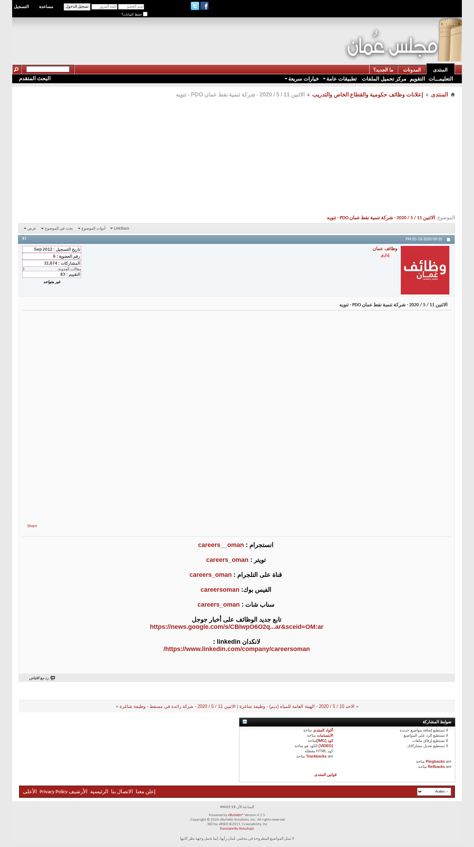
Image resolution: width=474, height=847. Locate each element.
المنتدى (440, 69)
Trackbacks (316, 756)
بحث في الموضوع (59, 228)
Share (32, 526)
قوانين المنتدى (325, 774)
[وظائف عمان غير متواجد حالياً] (425, 270)
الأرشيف (78, 792)
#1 (24, 239)
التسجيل (21, 6)
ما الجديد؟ (383, 69)
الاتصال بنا (122, 792)
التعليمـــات (441, 79)
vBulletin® (236, 815)
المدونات (412, 69)
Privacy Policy (54, 792)
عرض (31, 228)
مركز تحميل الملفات (383, 79)
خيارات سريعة (303, 79)
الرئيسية (99, 792)
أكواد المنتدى (323, 730)
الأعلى (30, 792)
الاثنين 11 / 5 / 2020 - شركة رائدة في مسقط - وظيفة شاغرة (178, 706)
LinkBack (121, 228)
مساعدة (46, 6)
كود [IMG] (324, 740)
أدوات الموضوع (93, 228)
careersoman (220, 589)
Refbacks (436, 766)
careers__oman (221, 544)
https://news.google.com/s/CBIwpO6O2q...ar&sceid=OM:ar (236, 626)
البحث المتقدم (35, 78)
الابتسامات (325, 735)
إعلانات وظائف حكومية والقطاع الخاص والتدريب (367, 94)
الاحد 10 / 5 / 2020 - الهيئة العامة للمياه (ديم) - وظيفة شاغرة (297, 706)
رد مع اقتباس (39, 678)
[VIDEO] (326, 746)
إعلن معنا (145, 792)
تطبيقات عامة (342, 79)
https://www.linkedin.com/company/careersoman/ (236, 648)
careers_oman (227, 559)
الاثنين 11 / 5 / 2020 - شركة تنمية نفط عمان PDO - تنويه (381, 218)
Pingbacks (435, 761)
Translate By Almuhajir (237, 829)
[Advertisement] (217, 33)
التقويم (417, 79)
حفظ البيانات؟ (132, 14)
